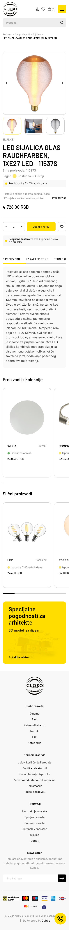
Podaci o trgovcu (34, 791)
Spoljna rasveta (35, 817)
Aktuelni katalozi (34, 725)
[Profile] (38, 9)
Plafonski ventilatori (34, 828)
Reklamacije (34, 785)
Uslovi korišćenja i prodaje (34, 762)
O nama (34, 713)
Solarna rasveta (34, 823)
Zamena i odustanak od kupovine (34, 779)
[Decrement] (22, 226)
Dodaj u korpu (41, 226)
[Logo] (10, 9)
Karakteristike (37, 259)
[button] (62, 22)
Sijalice (8, 139)
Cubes (46, 920)
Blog (35, 719)
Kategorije (34, 742)
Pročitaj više (59, 197)
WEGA (12, 446)
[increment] (6, 226)
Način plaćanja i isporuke (34, 774)
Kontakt (34, 731)
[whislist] (62, 226)
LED (10, 560)
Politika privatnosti (34, 768)
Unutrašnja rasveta (34, 811)
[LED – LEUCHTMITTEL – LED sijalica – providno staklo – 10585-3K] (27, 532)
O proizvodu (11, 259)
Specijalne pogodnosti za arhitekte (27, 616)
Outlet (35, 840)
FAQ (34, 736)
